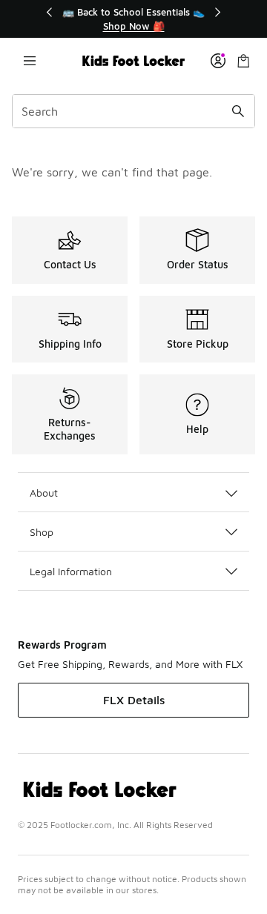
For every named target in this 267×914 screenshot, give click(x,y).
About (44, 492)
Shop (41, 532)
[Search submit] (238, 111)
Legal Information (71, 571)
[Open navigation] (30, 61)
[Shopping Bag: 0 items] (243, 61)
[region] (133, 19)
